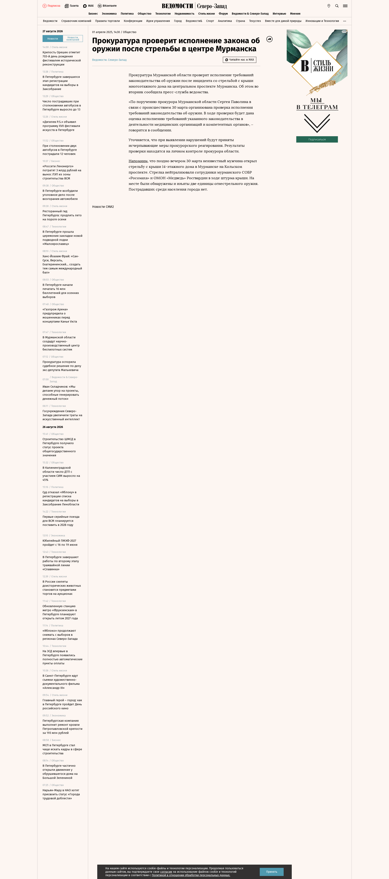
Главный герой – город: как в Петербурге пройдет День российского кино (62, 704)
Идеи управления (158, 21)
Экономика (109, 13)
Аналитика (225, 21)
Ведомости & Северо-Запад (250, 13)
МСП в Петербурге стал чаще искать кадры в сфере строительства (62, 749)
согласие (166, 872)
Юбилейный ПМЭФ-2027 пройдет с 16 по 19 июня (60, 543)
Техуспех (255, 21)
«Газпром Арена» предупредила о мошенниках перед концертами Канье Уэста (60, 315)
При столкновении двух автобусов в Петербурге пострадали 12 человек (60, 150)
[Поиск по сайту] (337, 6)
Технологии (163, 13)
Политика (127, 13)
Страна (240, 21)
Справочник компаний (76, 21)
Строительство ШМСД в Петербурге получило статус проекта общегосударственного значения (59, 447)
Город (178, 21)
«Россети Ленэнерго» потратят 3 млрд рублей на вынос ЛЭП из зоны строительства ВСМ (62, 172)
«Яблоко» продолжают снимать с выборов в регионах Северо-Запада (60, 635)
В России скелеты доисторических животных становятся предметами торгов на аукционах (62, 588)
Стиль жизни (206, 13)
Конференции (133, 21)
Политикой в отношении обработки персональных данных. (191, 875)
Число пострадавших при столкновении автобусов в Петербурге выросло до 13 (62, 105)
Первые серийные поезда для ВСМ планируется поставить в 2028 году (61, 521)
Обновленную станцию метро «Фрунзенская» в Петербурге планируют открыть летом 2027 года (60, 612)
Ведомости (50, 21)
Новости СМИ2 (103, 207)
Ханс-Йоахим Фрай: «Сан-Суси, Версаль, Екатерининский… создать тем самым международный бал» (62, 264)
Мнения (295, 13)
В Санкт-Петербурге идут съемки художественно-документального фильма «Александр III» (61, 682)
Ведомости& (194, 21)
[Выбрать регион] (329, 6)
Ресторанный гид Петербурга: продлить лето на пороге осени (62, 215)
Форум (223, 13)
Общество (144, 13)
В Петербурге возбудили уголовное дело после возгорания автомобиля (60, 195)
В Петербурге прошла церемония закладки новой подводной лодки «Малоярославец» (62, 238)
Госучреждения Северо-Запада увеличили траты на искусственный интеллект (62, 415)
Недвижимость (184, 13)
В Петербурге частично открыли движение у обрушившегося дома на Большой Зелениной (60, 772)
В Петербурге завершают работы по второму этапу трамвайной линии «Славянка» (61, 563)
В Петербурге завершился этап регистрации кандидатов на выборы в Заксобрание (61, 83)
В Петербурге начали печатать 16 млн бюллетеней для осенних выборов (61, 291)
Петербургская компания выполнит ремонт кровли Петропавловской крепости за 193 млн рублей (62, 727)
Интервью (279, 13)
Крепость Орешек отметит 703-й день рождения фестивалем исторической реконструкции (62, 58)
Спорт (210, 21)
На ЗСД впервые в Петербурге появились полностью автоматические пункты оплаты (62, 657)
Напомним (138, 161)
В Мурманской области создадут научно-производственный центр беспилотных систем (61, 343)
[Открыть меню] (345, 6)
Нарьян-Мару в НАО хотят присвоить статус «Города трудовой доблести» (61, 794)
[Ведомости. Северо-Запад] (211, 6)
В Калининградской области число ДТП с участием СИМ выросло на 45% (61, 474)
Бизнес (93, 13)
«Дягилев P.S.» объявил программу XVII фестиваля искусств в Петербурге (61, 126)
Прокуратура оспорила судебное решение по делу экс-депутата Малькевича (62, 366)
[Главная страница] (177, 6)
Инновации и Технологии (322, 21)
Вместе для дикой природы (283, 21)
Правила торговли (107, 21)
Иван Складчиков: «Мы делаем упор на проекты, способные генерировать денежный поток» (61, 393)
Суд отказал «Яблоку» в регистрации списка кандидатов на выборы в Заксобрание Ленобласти (61, 498)
